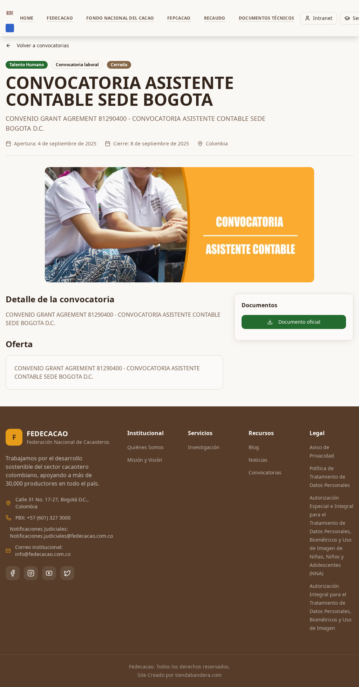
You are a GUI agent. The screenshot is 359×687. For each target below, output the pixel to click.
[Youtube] (49, 573)
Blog (254, 447)
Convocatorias (265, 472)
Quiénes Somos (145, 447)
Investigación (203, 447)
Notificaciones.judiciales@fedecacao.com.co (61, 536)
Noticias (258, 459)
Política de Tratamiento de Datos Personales (330, 476)
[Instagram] (31, 573)
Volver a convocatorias (43, 45)
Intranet (322, 18)
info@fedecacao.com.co (42, 554)
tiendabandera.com (198, 675)
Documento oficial (299, 321)
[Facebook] (13, 573)
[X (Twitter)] (67, 573)
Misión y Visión (144, 459)
